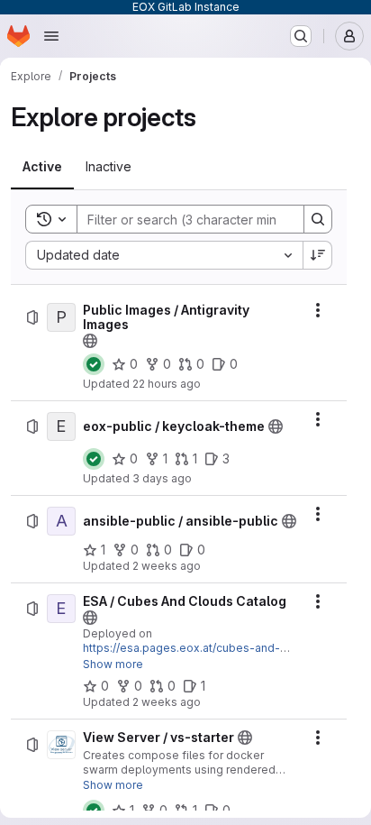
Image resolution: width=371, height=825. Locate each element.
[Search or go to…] (301, 36)
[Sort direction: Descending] (317, 255)
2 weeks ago (166, 566)
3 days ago (162, 478)
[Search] (317, 219)
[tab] (42, 166)
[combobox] (164, 255)
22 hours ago (166, 383)
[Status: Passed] (93, 364)
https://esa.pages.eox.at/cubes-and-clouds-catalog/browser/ (181, 655)
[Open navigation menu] (51, 36)
